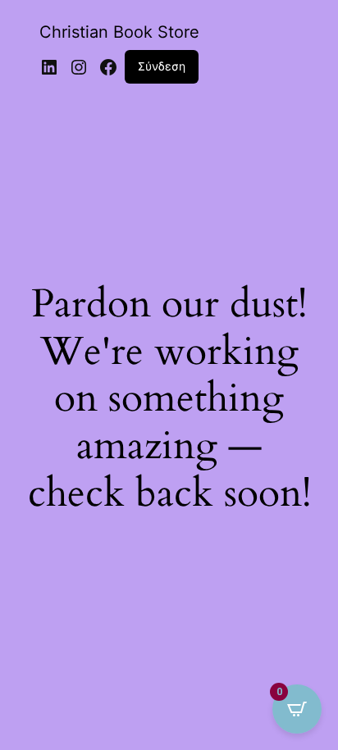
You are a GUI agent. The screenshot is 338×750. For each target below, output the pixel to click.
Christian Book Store (119, 32)
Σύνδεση (161, 66)
